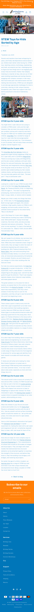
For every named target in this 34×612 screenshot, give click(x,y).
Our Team (6, 523)
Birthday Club (7, 542)
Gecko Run (25, 407)
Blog (4, 560)
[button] (3, 12)
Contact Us (6, 531)
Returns (5, 582)
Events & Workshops (9, 557)
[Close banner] (32, 2)
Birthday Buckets (8, 553)
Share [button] (4, 50)
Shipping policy (18, 607)
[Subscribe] (29, 499)
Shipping (5, 578)
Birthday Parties (8, 549)
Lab (6, 323)
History (5, 516)
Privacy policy (19, 604)
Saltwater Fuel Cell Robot (12, 423)
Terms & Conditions (9, 575)
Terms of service (28, 604)
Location (5, 527)
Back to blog (18, 477)
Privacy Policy (7, 571)
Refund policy (10, 604)
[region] (17, 2)
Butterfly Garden (17, 287)
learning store (5, 463)
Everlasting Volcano (23, 201)
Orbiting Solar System (24, 393)
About (5, 512)
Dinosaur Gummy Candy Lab (10, 321)
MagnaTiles (26, 156)
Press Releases (7, 520)
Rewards (5, 545)
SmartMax (10, 136)
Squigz (26, 215)
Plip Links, (28, 165)
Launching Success (16, 602)
